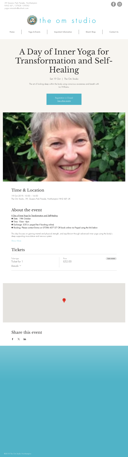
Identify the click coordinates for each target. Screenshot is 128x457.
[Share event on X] (19, 339)
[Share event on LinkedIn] (25, 339)
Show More (16, 240)
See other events (64, 100)
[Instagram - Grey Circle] (119, 4)
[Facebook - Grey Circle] (113, 4)
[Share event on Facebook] (12, 339)
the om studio (68, 20)
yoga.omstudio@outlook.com (16, 8)
